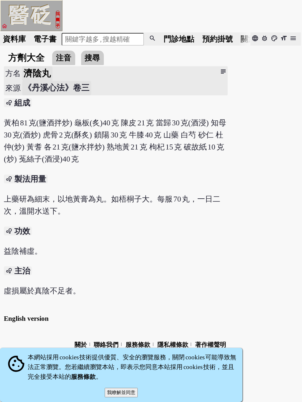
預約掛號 (217, 39)
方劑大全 (26, 58)
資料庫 (14, 39)
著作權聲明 (210, 344)
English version (26, 318)
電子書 (45, 39)
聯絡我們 (106, 344)
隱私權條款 (172, 344)
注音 (63, 58)
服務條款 (138, 344)
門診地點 (179, 39)
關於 (248, 39)
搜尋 (92, 58)
